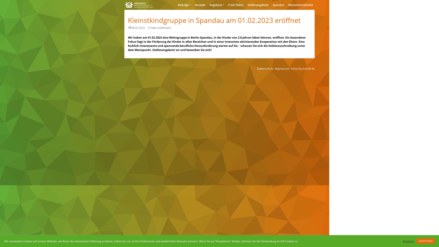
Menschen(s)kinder (300, 5)
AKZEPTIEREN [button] (426, 241)
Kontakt (200, 5)
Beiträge (183, 5)
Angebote (215, 5)
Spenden (278, 5)
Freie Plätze (235, 5)
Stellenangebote (258, 5)
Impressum (282, 68)
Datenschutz (265, 68)
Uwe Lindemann (160, 28)
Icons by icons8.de (303, 68)
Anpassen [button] (408, 241)
